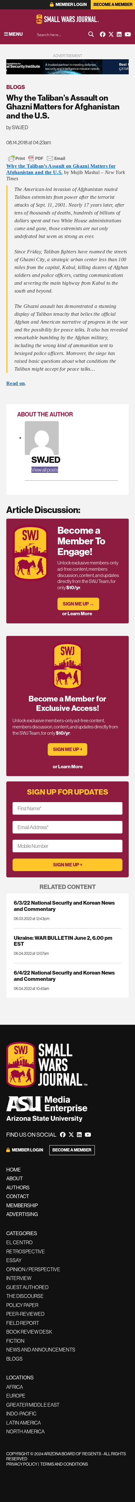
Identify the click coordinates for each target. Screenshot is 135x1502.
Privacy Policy (21, 1464)
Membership (22, 1205)
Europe (15, 1396)
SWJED (45, 459)
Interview (18, 1278)
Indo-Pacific (21, 1413)
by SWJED (17, 127)
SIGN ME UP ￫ (67, 749)
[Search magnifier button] (91, 34)
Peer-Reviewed (25, 1314)
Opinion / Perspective (33, 1269)
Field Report (22, 1323)
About (14, 1178)
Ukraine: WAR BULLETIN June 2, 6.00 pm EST (63, 940)
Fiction (15, 1341)
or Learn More (77, 613)
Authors (18, 1187)
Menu (15, 34)
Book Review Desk (29, 1332)
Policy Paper (22, 1305)
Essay (14, 1260)
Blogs (15, 87)
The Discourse (25, 1296)
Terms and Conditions (64, 1464)
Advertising (22, 1214)
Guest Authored (27, 1287)
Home (13, 1169)
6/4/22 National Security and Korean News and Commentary (64, 975)
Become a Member (113, 4)
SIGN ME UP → (78, 604)
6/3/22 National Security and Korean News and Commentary (64, 905)
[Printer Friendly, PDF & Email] (36, 158)
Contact (17, 1196)
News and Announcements (40, 1349)
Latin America (23, 1423)
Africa (14, 1387)
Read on (15, 383)
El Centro (19, 1242)
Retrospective (25, 1251)
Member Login (71, 4)
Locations (20, 1377)
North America (25, 1431)
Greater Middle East (32, 1405)
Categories (21, 1233)
